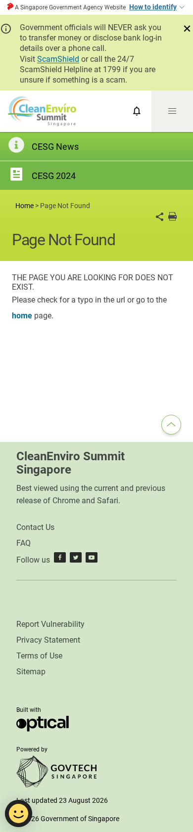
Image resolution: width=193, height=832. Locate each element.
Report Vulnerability (50, 624)
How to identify (153, 7)
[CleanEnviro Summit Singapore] (42, 111)
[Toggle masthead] (181, 7)
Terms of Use (39, 655)
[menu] (172, 111)
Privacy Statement (48, 640)
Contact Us (35, 527)
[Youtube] (91, 560)
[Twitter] (76, 560)
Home (24, 206)
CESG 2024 (54, 176)
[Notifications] (137, 111)
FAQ (23, 543)
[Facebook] (60, 560)
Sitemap (31, 671)
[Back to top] (171, 426)
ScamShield (58, 59)
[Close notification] (187, 29)
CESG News (55, 146)
